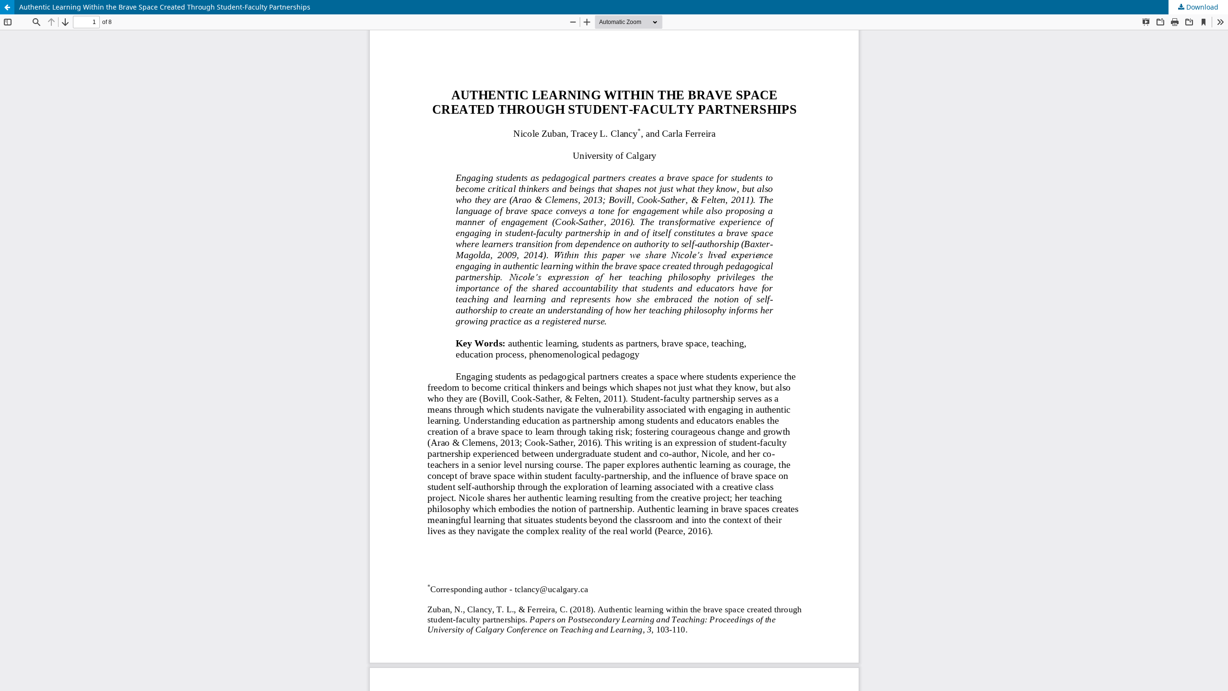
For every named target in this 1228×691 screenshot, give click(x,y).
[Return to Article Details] (7, 7)
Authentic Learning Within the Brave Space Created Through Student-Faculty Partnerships (164, 7)
